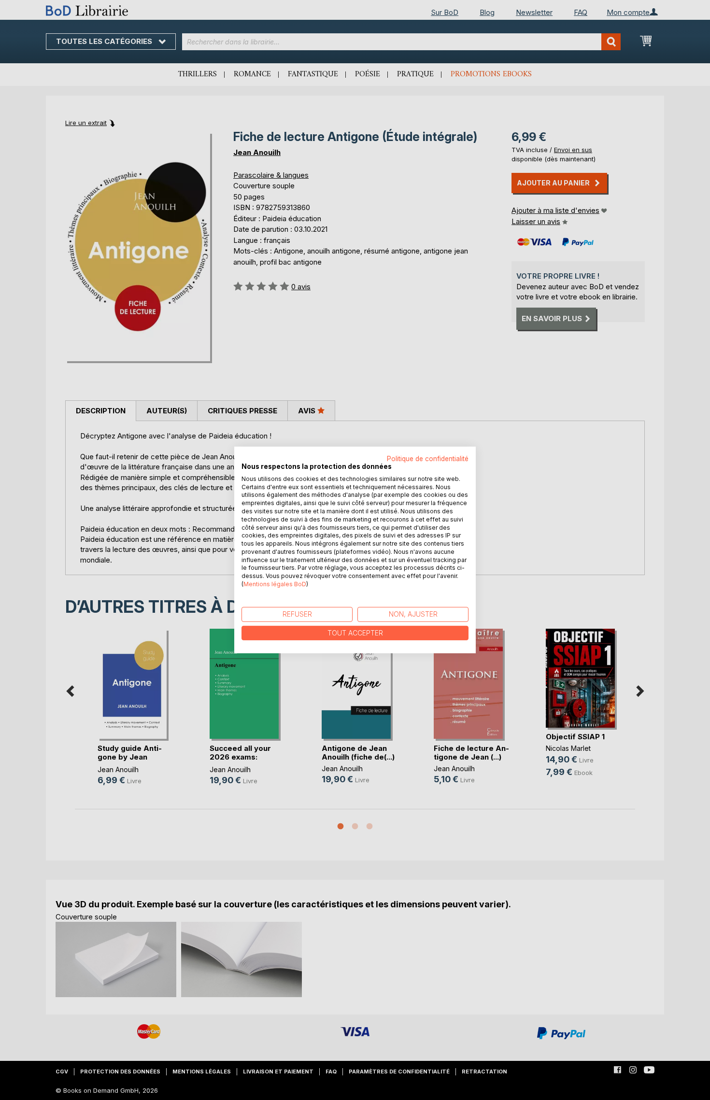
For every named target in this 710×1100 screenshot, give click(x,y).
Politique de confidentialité (428, 459)
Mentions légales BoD (274, 584)
